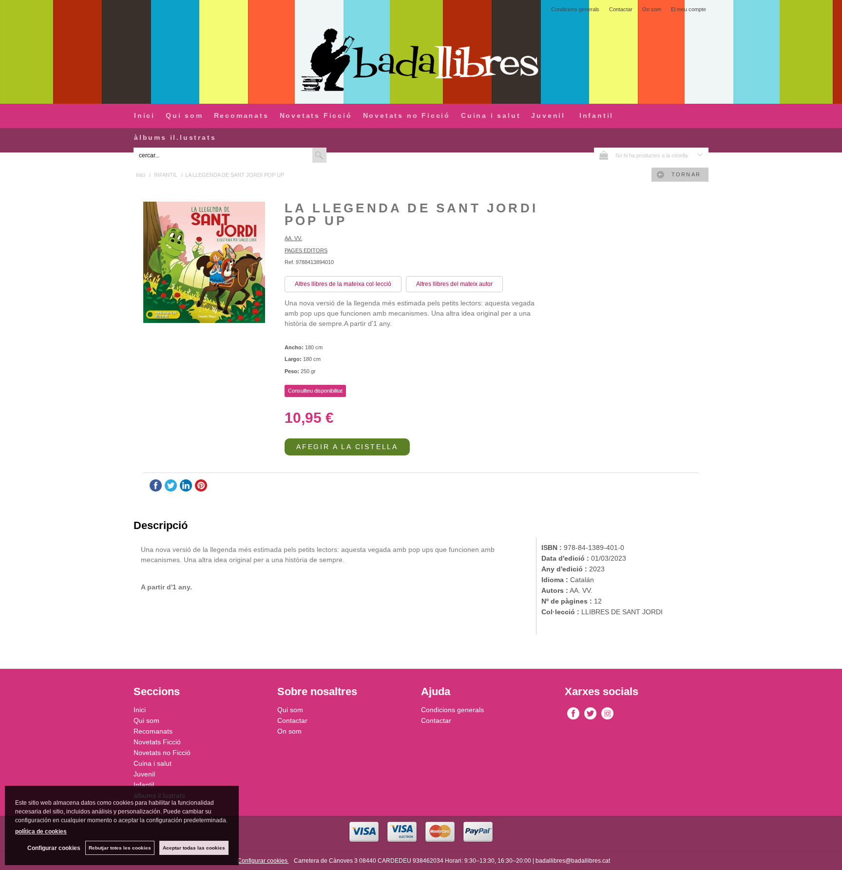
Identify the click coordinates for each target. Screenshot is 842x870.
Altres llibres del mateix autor (454, 284)
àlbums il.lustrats (175, 137)
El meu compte (688, 9)
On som (651, 9)
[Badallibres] (421, 60)
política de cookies (41, 831)
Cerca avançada (350, 155)
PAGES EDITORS (306, 250)
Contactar (620, 9)
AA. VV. (293, 238)
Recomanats (241, 115)
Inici (144, 115)
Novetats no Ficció (406, 115)
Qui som (184, 115)
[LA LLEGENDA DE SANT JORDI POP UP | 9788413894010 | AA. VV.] (204, 263)
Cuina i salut (490, 115)
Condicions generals (575, 9)
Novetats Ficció (316, 115)
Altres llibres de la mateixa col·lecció (343, 284)
